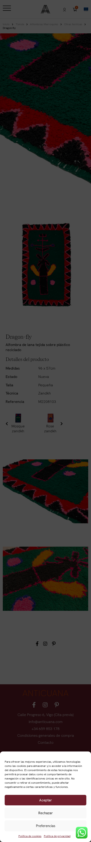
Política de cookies (30, 836)
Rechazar (45, 813)
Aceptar (45, 800)
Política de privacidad (57, 836)
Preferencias (45, 826)
